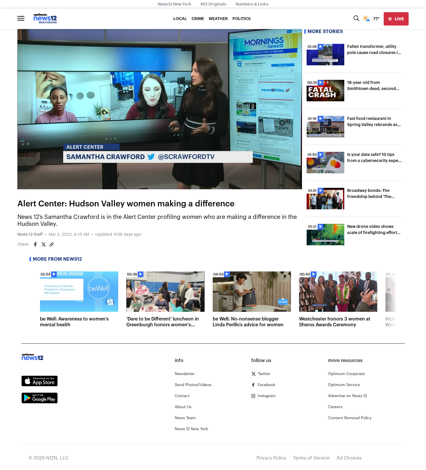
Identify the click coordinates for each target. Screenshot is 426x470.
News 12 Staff (30, 235)
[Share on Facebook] (35, 244)
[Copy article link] (51, 244)
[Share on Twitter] (43, 244)
